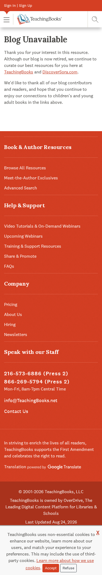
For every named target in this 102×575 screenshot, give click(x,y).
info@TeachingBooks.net (30, 400)
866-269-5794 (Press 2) (37, 381)
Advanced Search (20, 188)
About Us (13, 314)
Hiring (10, 324)
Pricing (10, 304)
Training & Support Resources (32, 246)
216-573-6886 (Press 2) (36, 373)
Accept (51, 568)
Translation (15, 467)
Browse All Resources (25, 168)
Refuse (68, 568)
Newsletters (15, 334)
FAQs (9, 266)
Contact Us (16, 411)
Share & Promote (20, 256)
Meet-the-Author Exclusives (31, 178)
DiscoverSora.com (60, 72)
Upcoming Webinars (23, 236)
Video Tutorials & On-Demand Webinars (42, 226)
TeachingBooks (18, 72)
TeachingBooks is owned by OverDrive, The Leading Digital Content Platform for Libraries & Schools (51, 507)
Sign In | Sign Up (18, 5)
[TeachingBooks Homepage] (37, 19)
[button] (7, 19)
